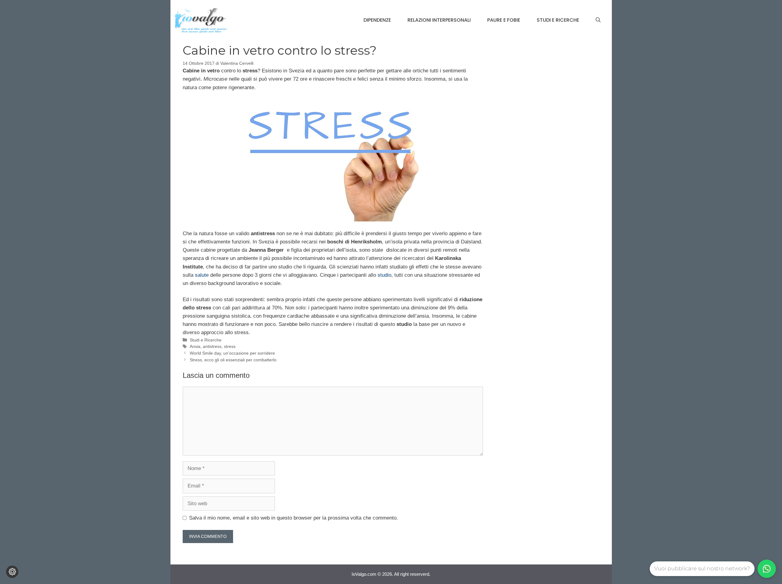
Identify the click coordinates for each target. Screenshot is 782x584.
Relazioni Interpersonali (439, 20)
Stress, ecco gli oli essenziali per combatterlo (233, 359)
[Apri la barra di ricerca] (598, 20)
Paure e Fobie (503, 20)
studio (384, 275)
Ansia (195, 346)
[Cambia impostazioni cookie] (12, 572)
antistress (212, 346)
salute (202, 275)
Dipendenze (377, 20)
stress (230, 346)
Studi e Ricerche (558, 20)
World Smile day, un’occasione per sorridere (232, 353)
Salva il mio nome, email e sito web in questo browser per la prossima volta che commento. (293, 518)
